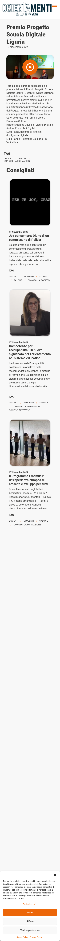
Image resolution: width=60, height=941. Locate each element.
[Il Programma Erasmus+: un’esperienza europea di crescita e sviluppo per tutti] (30, 443)
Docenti (8, 158)
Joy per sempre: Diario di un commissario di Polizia (29, 238)
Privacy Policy (36, 937)
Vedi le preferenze (30, 930)
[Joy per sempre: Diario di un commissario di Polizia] (30, 202)
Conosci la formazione (17, 161)
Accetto (30, 912)
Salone (23, 158)
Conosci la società (39, 280)
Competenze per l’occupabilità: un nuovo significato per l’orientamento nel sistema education (30, 352)
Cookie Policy (22, 937)
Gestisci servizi (29, 904)
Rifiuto (30, 921)
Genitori (29, 276)
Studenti (44, 276)
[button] (55, 875)
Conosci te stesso (19, 410)
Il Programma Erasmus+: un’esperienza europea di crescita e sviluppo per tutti (28, 480)
